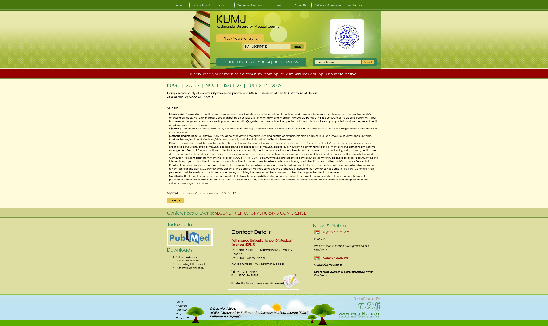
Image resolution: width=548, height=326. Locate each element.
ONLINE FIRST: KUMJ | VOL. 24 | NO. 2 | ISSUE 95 (261, 62)
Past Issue (181, 310)
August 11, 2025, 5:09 (335, 232)
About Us (300, 5)
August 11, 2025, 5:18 (335, 258)
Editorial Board (201, 5)
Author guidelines (186, 257)
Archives (223, 5)
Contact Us (355, 5)
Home (178, 5)
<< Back (176, 200)
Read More (320, 249)
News (277, 5)
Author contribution (187, 260)
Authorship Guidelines (327, 5)
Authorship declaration (190, 268)
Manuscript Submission (250, 5)
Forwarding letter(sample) (191, 264)
